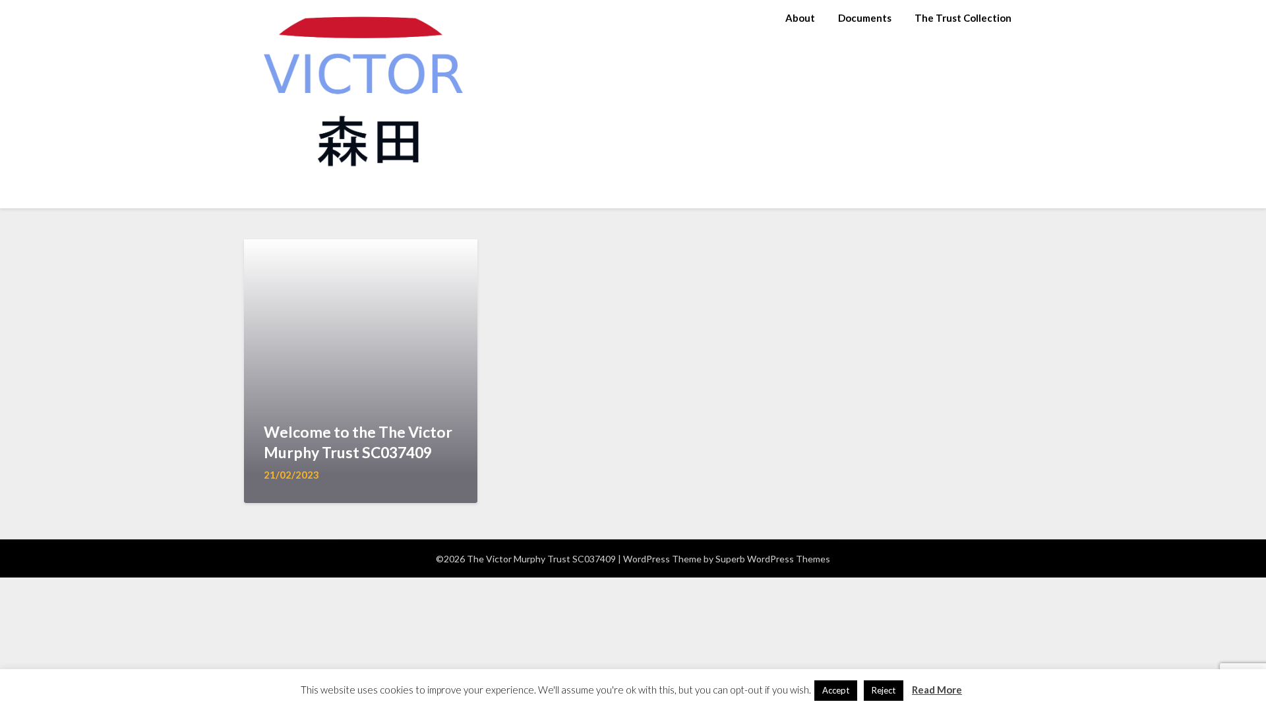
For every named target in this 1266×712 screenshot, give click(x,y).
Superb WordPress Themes (772, 558)
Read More (937, 690)
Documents (864, 18)
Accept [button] (835, 690)
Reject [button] (883, 690)
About (800, 18)
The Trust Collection (963, 18)
